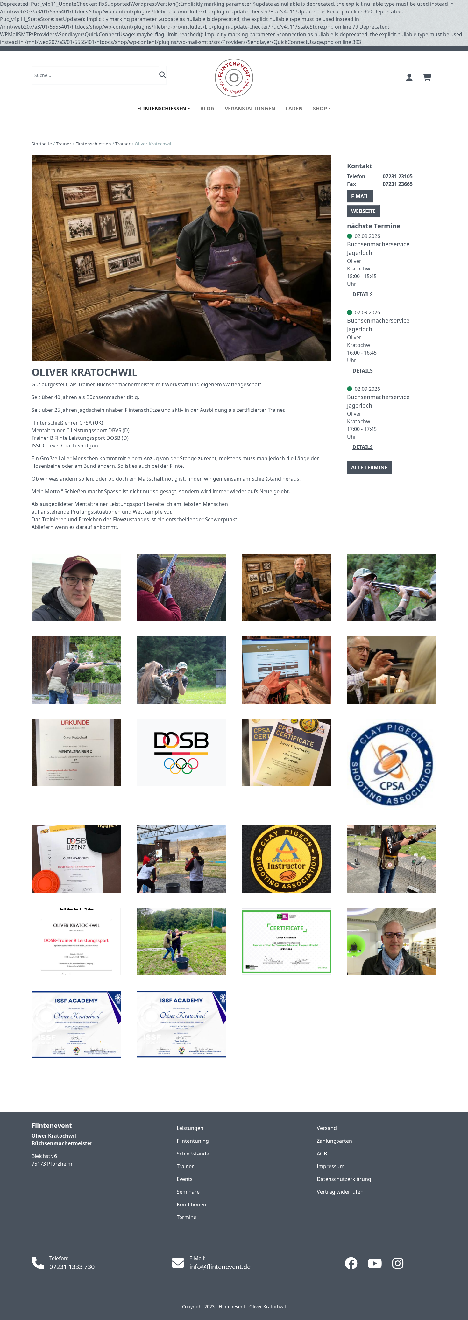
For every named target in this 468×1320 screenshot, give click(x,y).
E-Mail (360, 196)
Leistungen (190, 1128)
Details (362, 294)
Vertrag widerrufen (340, 1191)
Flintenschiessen (93, 144)
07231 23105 (398, 176)
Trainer (63, 144)
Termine (186, 1217)
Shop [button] (320, 108)
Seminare (188, 1191)
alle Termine (369, 467)
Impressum (330, 1166)
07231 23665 (398, 183)
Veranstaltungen (250, 108)
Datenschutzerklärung (344, 1179)
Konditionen (191, 1204)
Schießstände (193, 1153)
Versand (327, 1128)
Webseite (363, 210)
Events (185, 1179)
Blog (207, 108)
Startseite (42, 144)
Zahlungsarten (334, 1140)
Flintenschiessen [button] (161, 108)
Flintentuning (193, 1140)
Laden (294, 108)
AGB (322, 1153)
